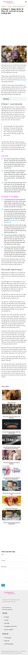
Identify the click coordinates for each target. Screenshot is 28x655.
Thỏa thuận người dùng (7, 609)
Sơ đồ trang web (8, 644)
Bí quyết (6, 617)
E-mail (3, 560)
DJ (19, 220)
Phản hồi (6, 641)
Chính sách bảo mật (6, 607)
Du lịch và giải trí (8, 629)
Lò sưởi (6, 620)
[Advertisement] (14, 29)
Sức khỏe (6, 623)
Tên (2, 554)
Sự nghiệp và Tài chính (10, 626)
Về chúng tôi (7, 637)
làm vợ (11, 351)
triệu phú (8, 222)
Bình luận (4, 566)
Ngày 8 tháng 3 (22, 80)
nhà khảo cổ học (13, 220)
